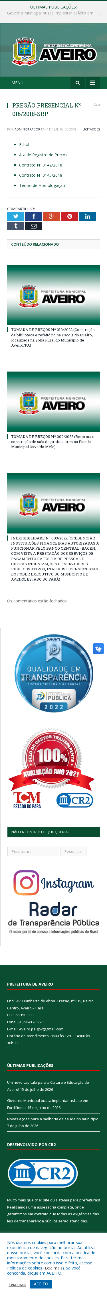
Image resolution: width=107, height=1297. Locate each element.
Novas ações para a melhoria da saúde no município (52, 1118)
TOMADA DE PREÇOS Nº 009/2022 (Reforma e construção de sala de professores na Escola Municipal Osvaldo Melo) (52, 441)
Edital (24, 144)
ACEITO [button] (41, 1284)
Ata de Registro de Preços (43, 154)
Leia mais (53, 1268)
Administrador (27, 129)
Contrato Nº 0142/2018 (40, 165)
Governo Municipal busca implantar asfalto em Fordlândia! (55, 13)
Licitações (91, 129)
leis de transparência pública (32, 1221)
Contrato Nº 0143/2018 (40, 175)
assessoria (46, 1207)
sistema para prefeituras (77, 1200)
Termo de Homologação (42, 185)
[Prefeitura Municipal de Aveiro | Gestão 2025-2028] (53, 51)
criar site (42, 1200)
